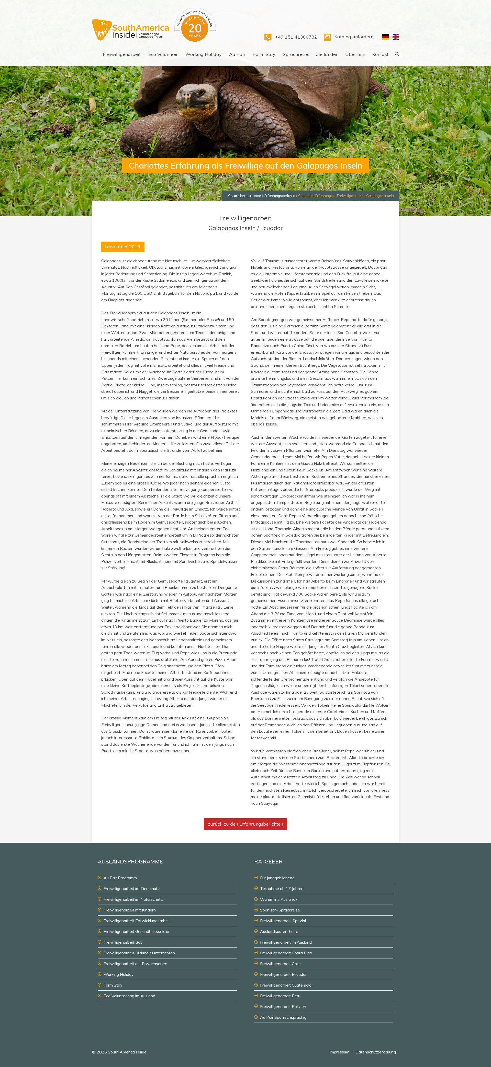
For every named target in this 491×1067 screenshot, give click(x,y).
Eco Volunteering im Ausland (129, 995)
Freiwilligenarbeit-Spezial (283, 920)
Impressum (339, 1051)
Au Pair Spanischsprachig (283, 1017)
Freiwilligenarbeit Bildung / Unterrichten (139, 952)
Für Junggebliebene (277, 877)
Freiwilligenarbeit (122, 54)
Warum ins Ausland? (278, 899)
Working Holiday (203, 54)
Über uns (355, 54)
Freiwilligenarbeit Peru (280, 995)
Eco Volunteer (163, 54)
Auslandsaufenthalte (279, 931)
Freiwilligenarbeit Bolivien (283, 1006)
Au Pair (237, 54)
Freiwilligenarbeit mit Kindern (130, 909)
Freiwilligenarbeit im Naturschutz (133, 899)
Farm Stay (264, 54)
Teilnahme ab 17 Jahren (282, 888)
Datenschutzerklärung (375, 1051)
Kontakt (380, 54)
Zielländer (327, 54)
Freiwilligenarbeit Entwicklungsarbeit (137, 920)
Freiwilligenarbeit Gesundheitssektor (137, 931)
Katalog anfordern (353, 36)
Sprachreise (295, 54)
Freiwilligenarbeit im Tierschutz (132, 888)
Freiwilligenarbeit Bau (123, 942)
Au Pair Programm (120, 877)
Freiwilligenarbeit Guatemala (285, 985)
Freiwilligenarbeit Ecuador (283, 974)
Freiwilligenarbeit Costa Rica (286, 952)
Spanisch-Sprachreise (280, 909)
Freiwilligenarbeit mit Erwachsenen (135, 963)
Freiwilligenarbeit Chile (280, 963)
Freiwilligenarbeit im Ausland (286, 942)
